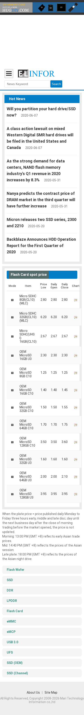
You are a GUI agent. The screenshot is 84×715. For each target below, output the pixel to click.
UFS (10, 652)
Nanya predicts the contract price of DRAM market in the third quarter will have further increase (41, 199)
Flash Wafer (15, 569)
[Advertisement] (42, 39)
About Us (33, 692)
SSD (10, 580)
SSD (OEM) (15, 663)
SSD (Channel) (17, 673)
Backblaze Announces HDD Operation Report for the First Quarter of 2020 (41, 245)
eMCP (11, 632)
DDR (10, 590)
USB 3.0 (12, 642)
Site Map (51, 692)
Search (56, 84)
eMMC (11, 621)
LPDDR (12, 601)
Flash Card (15, 611)
